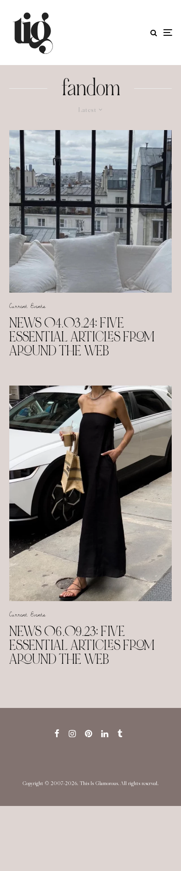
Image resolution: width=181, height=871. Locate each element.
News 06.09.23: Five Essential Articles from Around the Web (82, 645)
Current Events (27, 305)
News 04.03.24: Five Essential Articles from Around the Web (82, 337)
